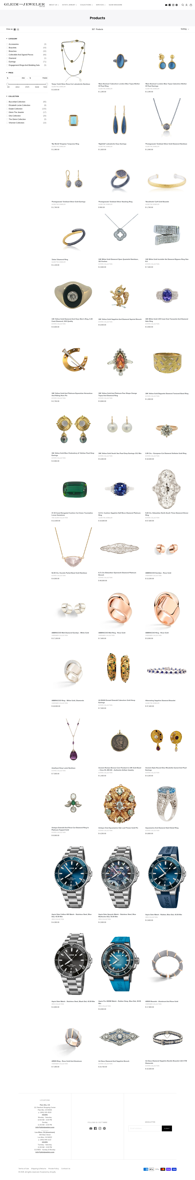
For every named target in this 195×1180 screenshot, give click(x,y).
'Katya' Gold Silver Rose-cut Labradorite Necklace (71, 84)
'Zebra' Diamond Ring (60, 259)
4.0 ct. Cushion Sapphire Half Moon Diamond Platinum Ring (119, 514)
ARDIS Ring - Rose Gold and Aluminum (67, 1061)
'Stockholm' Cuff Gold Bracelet (157, 202)
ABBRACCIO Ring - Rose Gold (157, 633)
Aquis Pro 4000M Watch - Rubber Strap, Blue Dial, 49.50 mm (119, 1002)
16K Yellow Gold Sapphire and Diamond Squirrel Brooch (120, 319)
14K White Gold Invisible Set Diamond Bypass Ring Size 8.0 (166, 260)
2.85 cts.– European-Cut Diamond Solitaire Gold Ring (165, 453)
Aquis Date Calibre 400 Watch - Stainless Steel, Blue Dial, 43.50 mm (72, 915)
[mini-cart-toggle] (191, 5)
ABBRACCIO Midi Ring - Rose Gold (111, 633)
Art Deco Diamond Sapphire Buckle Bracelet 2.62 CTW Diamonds (166, 1062)
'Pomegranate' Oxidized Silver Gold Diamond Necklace (166, 144)
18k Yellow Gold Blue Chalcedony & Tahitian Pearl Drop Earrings (73, 454)
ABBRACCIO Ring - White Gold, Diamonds (68, 700)
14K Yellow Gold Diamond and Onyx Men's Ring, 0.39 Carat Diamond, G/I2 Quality (72, 320)
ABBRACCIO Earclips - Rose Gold (158, 573)
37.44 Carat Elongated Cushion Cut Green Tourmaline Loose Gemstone (72, 514)
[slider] (7, 84)
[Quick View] (84, 60)
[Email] (166, 5)
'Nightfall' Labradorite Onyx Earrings (112, 144)
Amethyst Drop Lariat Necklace (63, 768)
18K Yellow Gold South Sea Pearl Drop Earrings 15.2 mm (119, 453)
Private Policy (53, 1168)
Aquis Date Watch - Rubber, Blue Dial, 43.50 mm (163, 914)
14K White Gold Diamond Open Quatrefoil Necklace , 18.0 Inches (118, 260)
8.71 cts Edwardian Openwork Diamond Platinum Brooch (117, 574)
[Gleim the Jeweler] (24, 5)
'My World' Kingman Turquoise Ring (65, 144)
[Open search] (183, 5)
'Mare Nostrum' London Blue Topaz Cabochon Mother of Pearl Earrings (166, 85)
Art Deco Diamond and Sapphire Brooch (113, 1061)
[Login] (186, 5)
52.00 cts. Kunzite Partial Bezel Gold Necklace (69, 573)
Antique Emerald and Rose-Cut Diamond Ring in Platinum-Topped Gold (70, 829)
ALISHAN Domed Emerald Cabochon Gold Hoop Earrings (116, 701)
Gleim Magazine (115, 5)
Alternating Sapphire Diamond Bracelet (160, 700)
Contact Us (65, 1168)
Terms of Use (24, 1168)
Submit (167, 1128)
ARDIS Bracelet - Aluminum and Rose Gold (161, 1001)
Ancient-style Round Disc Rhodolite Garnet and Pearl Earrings (166, 769)
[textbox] (16, 78)
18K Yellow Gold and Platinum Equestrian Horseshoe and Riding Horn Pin (72, 394)
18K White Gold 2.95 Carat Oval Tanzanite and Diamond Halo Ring (166, 320)
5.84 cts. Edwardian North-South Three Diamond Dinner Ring (166, 514)
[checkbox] (27, 44)
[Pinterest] (177, 5)
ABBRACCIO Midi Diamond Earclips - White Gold (70, 633)
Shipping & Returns (38, 1168)
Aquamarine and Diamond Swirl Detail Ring (162, 828)
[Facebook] (170, 5)
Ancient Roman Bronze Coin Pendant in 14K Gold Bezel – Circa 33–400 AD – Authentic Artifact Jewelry (119, 769)
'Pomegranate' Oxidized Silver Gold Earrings (68, 202)
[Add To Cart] (62, 60)
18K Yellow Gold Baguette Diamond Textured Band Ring (166, 393)
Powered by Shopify (48, 1172)
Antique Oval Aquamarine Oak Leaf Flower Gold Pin (118, 828)
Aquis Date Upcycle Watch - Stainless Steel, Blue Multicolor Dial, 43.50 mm (117, 915)
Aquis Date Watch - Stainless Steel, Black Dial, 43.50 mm (73, 1001)
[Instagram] (173, 5)
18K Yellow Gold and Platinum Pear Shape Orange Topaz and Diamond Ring (117, 394)
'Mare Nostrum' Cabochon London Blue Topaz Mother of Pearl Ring (119, 85)
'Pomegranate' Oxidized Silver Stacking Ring (115, 202)
